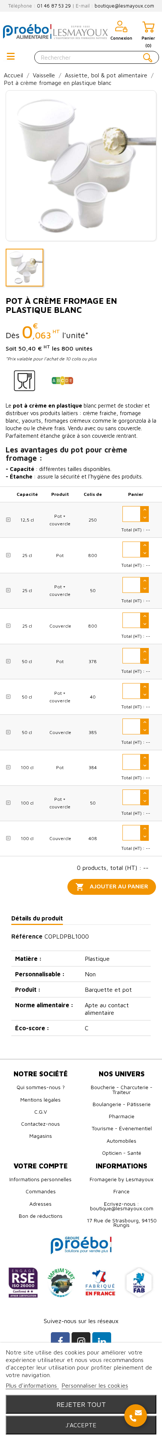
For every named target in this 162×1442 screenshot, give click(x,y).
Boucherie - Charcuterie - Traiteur (122, 1089)
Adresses (40, 1203)
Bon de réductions (41, 1216)
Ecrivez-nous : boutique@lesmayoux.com (121, 1205)
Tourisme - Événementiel (122, 1128)
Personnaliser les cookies (94, 1385)
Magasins (40, 1136)
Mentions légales (40, 1099)
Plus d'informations (32, 1385)
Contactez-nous (40, 1123)
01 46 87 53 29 (54, 6)
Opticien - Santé (121, 1153)
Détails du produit (37, 918)
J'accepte (81, 1425)
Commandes (41, 1191)
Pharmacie (121, 1116)
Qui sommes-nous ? (41, 1087)
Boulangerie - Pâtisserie (122, 1104)
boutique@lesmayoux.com (124, 6)
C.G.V (40, 1111)
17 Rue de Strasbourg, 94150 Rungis (122, 1222)
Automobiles (121, 1140)
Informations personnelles (40, 1179)
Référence (27, 936)
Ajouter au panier (111, 886)
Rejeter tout (81, 1404)
